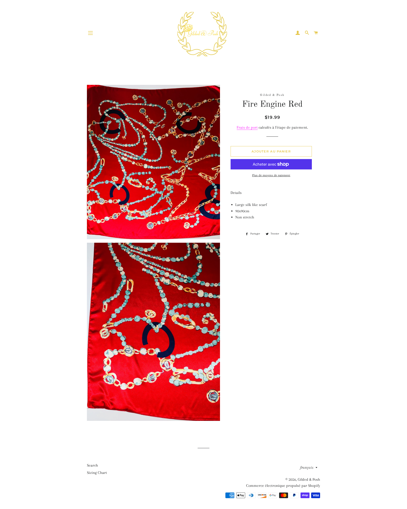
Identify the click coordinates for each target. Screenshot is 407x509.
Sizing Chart (97, 472)
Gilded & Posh (309, 479)
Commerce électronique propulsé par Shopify (283, 485)
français (306, 467)
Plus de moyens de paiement (271, 175)
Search (92, 465)
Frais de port (247, 127)
